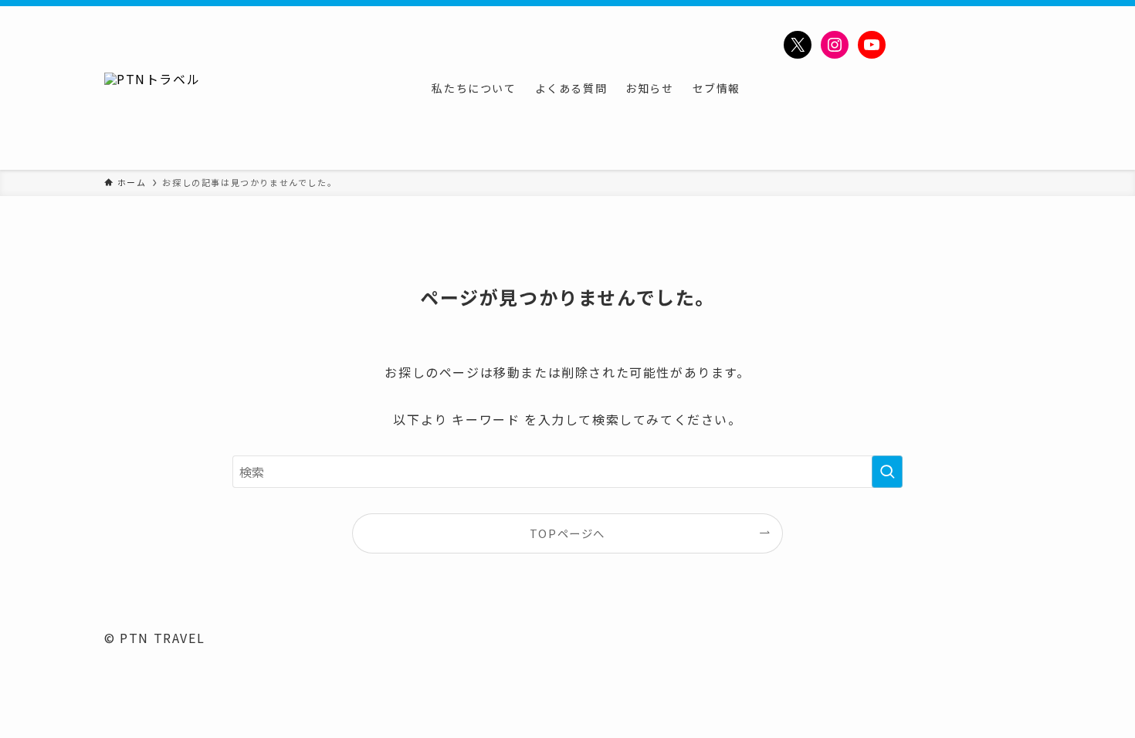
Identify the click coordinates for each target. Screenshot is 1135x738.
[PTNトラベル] (152, 88)
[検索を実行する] (887, 471)
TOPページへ (567, 533)
